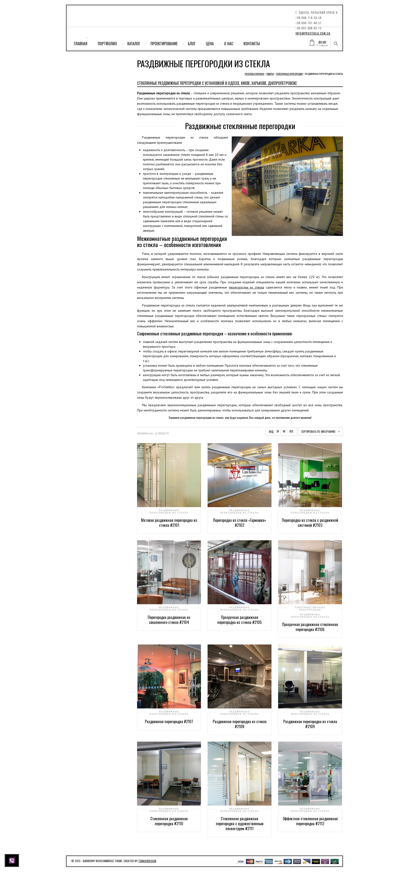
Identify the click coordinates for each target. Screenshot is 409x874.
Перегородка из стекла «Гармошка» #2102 (239, 522)
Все (291, 431)
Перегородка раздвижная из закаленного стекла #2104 (169, 619)
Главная (80, 43)
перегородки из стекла (246, 287)
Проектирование (164, 43)
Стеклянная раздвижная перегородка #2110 (169, 821)
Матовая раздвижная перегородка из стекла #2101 (169, 522)
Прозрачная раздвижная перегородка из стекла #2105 (239, 619)
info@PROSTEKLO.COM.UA (313, 33)
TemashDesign (147, 861)
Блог (192, 43)
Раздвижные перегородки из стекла (169, 511)
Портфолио (107, 43)
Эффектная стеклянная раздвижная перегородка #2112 (310, 821)
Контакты (252, 43)
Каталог (133, 43)
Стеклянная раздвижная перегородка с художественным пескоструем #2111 (239, 823)
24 (277, 431)
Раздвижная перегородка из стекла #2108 (240, 724)
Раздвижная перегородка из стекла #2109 (310, 724)
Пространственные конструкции (310, 608)
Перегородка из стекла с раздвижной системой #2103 (310, 522)
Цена (210, 43)
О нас (228, 43)
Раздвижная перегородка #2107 (169, 721)
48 (284, 431)
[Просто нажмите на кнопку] (12, 860)
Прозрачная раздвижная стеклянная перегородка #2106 (310, 627)
